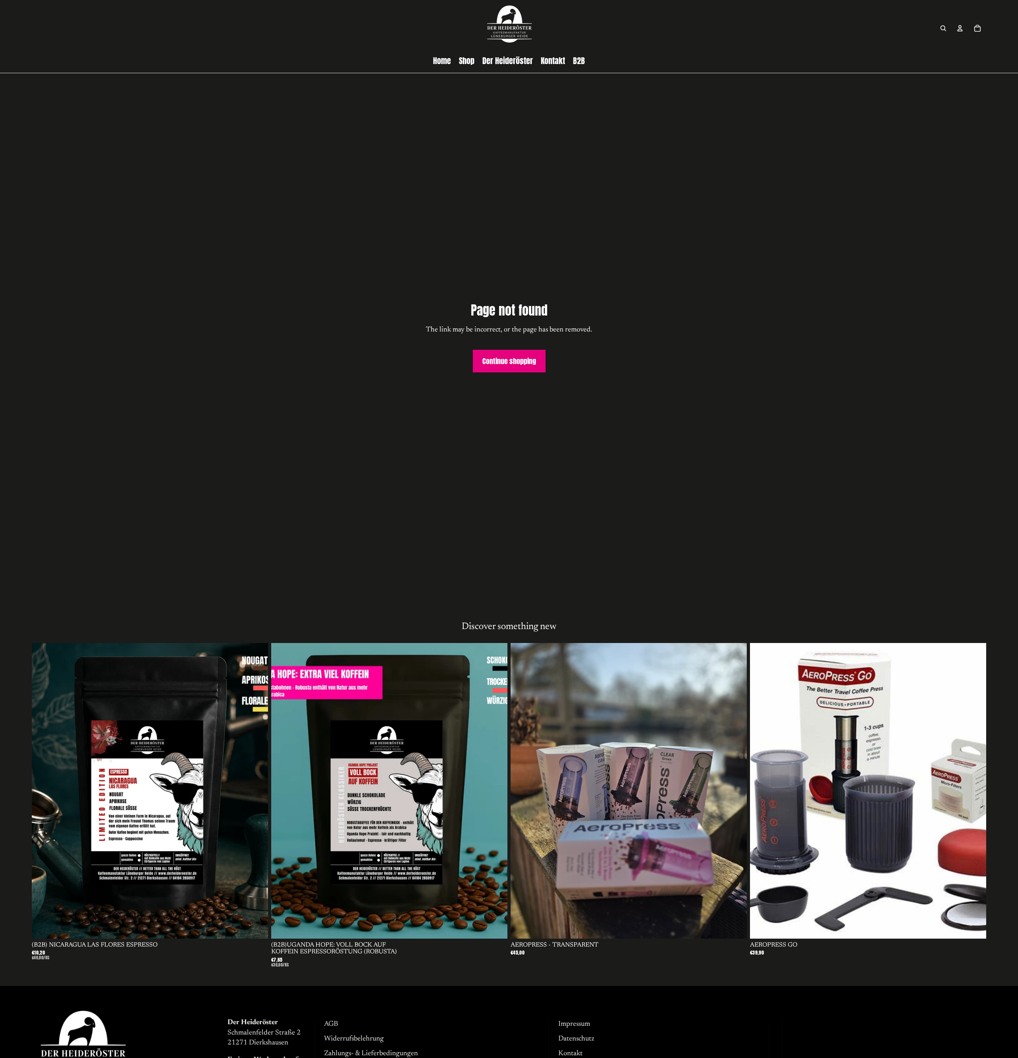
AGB (331, 1024)
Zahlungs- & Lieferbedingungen (371, 1053)
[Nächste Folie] (256, 790)
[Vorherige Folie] (44, 790)
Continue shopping (509, 361)
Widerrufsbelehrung (354, 1038)
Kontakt (570, 1053)
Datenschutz (576, 1038)
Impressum (574, 1024)
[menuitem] (442, 61)
